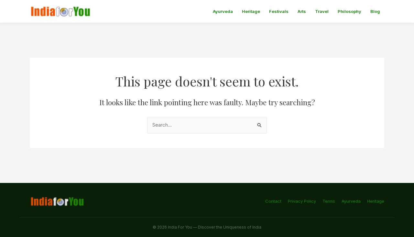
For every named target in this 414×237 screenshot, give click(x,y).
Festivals (279, 11)
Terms (328, 201)
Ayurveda (223, 11)
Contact (273, 201)
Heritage (251, 11)
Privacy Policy (302, 201)
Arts (302, 11)
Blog (375, 11)
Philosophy (349, 11)
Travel (322, 11)
